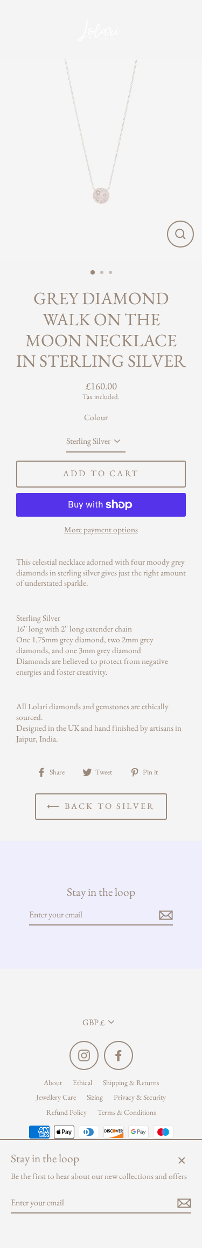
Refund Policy (66, 1112)
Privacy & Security (140, 1097)
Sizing (95, 1097)
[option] (101, 160)
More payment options (101, 530)
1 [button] (93, 273)
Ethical (82, 1082)
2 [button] (103, 273)
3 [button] (111, 273)
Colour (96, 418)
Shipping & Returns (131, 1082)
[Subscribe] (164, 915)
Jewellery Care (56, 1097)
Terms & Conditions (126, 1112)
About (53, 1082)
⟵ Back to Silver (101, 806)
